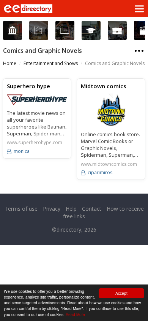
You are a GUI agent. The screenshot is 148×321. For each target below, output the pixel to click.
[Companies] (38, 30)
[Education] (91, 30)
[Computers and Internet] (64, 30)
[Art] (12, 30)
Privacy (51, 208)
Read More (75, 314)
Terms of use (21, 208)
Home (9, 63)
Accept (121, 293)
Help (71, 208)
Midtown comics (103, 86)
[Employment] (117, 30)
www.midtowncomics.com (109, 164)
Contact (91, 208)
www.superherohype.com (34, 143)
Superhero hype (28, 86)
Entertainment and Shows (51, 63)
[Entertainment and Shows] (143, 30)
